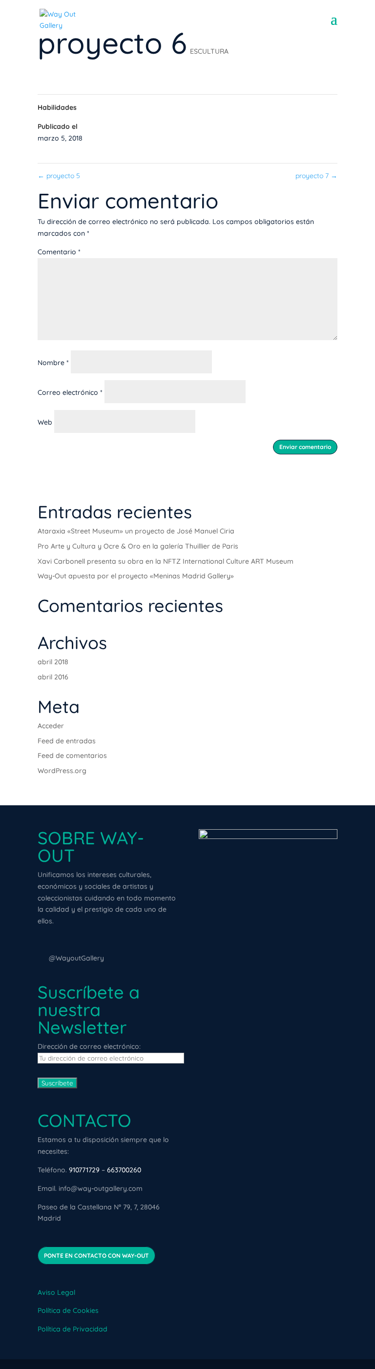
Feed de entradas (67, 740)
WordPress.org (62, 770)
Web (45, 422)
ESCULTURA (209, 51)
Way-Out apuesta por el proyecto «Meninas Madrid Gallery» (136, 576)
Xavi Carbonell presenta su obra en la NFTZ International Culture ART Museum (165, 561)
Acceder (51, 725)
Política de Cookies (68, 1310)
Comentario (59, 251)
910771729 (84, 1169)
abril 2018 (53, 661)
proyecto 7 (316, 175)
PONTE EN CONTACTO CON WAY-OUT (96, 1255)
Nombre (53, 362)
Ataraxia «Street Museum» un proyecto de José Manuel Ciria (136, 531)
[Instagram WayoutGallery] (42, 958)
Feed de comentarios (72, 755)
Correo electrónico (70, 392)
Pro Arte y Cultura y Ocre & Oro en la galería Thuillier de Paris (138, 546)
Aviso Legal (56, 1292)
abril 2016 (53, 677)
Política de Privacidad (72, 1329)
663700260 (124, 1169)
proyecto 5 (59, 175)
